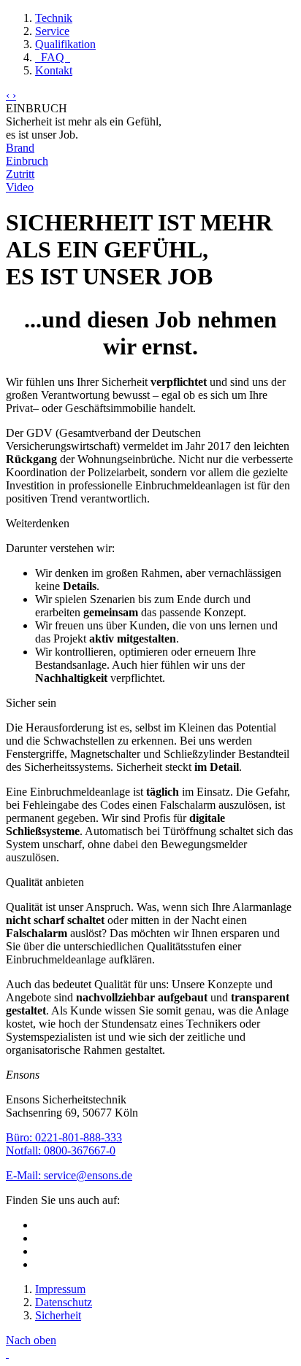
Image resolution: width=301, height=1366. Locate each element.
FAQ (52, 57)
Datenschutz (63, 1302)
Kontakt (53, 70)
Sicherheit (58, 1315)
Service (52, 31)
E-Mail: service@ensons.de (69, 1175)
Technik (53, 18)
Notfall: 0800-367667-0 (60, 1150)
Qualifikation (65, 44)
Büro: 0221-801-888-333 (64, 1137)
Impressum (60, 1289)
